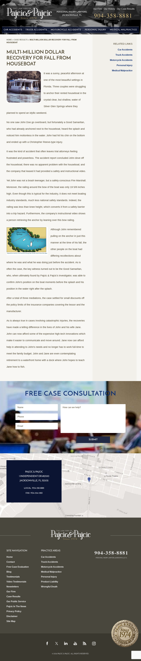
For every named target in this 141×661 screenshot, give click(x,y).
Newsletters (12, 586)
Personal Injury (95, 30)
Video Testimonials (16, 582)
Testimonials (13, 577)
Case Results (21, 40)
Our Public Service (16, 601)
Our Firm (97, 9)
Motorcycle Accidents (66, 30)
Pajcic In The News (16, 606)
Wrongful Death (49, 586)
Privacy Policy (13, 611)
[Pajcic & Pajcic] (29, 12)
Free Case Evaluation (17, 567)
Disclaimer (11, 616)
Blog (8, 572)
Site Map (10, 621)
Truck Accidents (36, 30)
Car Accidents (13, 30)
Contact (10, 562)
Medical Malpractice (123, 30)
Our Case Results (126, 9)
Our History (109, 9)
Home (9, 40)
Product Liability (49, 582)
